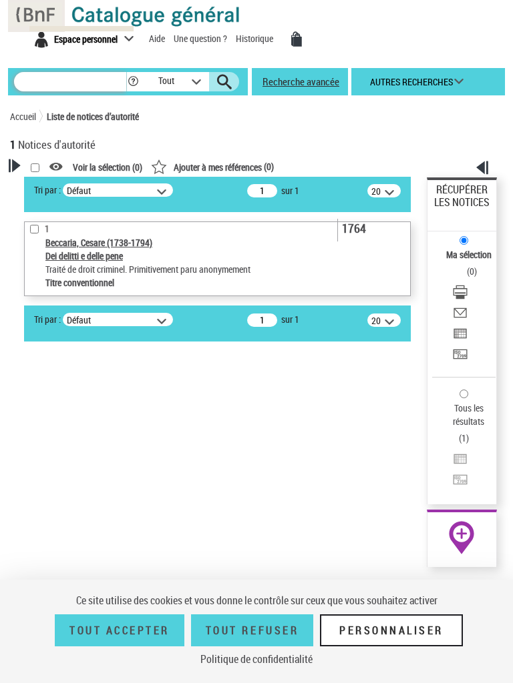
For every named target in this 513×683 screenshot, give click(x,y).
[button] (133, 81)
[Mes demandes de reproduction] (297, 39)
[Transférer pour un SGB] (460, 356)
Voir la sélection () (107, 167)
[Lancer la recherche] (224, 82)
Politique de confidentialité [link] (256, 659)
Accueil (23, 116)
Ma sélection (469, 254)
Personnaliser (391, 630)
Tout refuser (252, 630)
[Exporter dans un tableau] (460, 335)
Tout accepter (119, 630)
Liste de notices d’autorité (93, 116)
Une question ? (201, 38)
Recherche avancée (301, 81)
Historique (255, 38)
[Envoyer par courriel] (460, 314)
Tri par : (47, 189)
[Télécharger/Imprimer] (460, 293)
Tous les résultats (468, 415)
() (224, 166)
